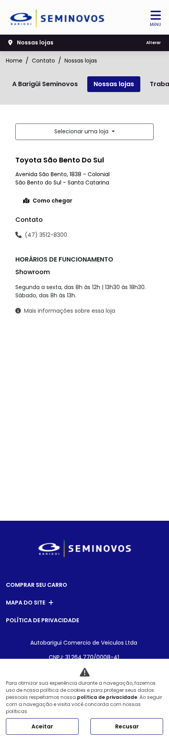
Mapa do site (25, 602)
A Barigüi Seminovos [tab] (45, 83)
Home (14, 61)
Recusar (127, 726)
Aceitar (42, 726)
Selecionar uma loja (82, 131)
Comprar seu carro (36, 585)
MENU (155, 25)
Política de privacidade (42, 620)
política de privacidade (107, 697)
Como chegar (52, 201)
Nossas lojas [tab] (114, 83)
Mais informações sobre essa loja (69, 311)
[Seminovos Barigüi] (57, 18)
